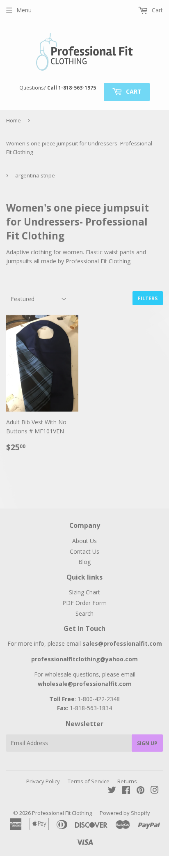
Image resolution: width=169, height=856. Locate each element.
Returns (127, 781)
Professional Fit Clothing (62, 813)
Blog (84, 562)
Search (84, 613)
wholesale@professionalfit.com (85, 684)
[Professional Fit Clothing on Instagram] (155, 791)
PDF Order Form (84, 603)
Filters (148, 298)
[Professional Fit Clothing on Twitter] (112, 791)
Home (13, 120)
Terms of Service (89, 781)
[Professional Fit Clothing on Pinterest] (140, 791)
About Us (84, 541)
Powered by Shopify (125, 813)
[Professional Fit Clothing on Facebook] (126, 791)
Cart (133, 91)
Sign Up (147, 743)
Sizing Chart (84, 592)
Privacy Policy (43, 781)
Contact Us (84, 551)
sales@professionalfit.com (122, 643)
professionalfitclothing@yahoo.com (84, 659)
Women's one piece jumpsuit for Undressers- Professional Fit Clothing (79, 148)
